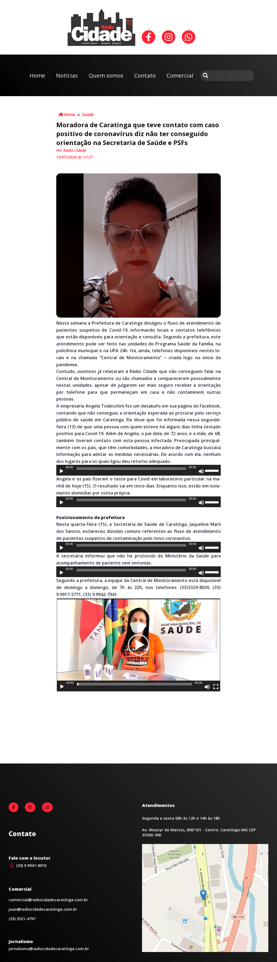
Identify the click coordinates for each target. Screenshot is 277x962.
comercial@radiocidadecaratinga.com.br (48, 899)
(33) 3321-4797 (22, 918)
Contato (145, 75)
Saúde (88, 114)
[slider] (212, 470)
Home (37, 75)
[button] (138, 645)
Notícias (67, 75)
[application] (138, 470)
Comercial (180, 75)
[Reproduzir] (61, 471)
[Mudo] (201, 471)
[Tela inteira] (216, 686)
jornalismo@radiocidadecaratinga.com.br (49, 948)
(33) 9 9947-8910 (30, 865)
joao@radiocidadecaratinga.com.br (43, 909)
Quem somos (106, 75)
